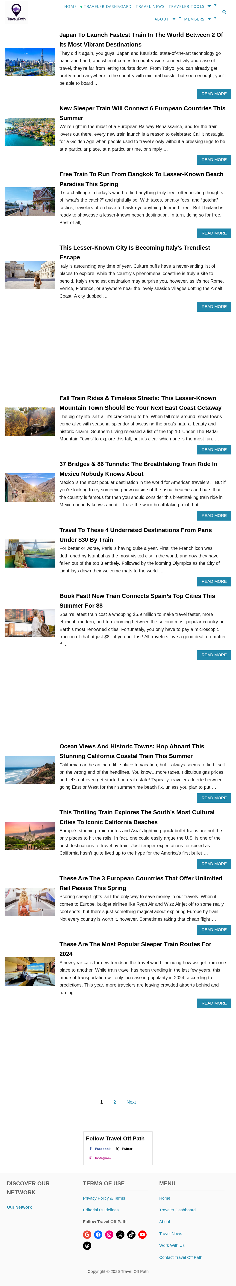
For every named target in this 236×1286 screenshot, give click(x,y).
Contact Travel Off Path (180, 1257)
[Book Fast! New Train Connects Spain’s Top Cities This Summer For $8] (30, 625)
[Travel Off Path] (19, 12)
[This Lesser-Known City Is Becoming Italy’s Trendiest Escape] (30, 277)
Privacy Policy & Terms (104, 1198)
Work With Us (172, 1245)
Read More (216, 95)
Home (164, 1198)
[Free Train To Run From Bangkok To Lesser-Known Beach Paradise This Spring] (30, 203)
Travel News (170, 1233)
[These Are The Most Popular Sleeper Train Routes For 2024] (30, 973)
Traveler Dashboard (177, 1210)
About (164, 1221)
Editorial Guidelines (101, 1210)
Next (131, 1101)
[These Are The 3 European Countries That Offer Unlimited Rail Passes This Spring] (30, 904)
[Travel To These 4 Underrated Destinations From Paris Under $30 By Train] (30, 555)
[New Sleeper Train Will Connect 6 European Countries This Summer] (30, 134)
